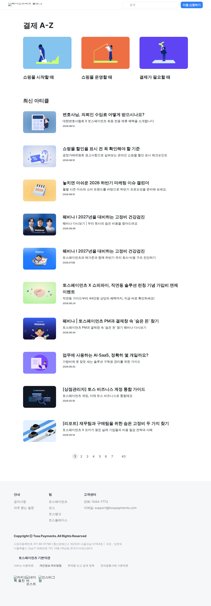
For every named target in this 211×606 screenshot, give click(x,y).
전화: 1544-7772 (96, 502)
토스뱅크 (55, 514)
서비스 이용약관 (23, 565)
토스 (52, 508)
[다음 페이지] (136, 456)
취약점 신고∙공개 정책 (81, 565)
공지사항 (20, 502)
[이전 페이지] (130, 456)
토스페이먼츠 (58, 502)
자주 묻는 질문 (24, 508)
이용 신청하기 (192, 5)
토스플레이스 (58, 520)
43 (124, 456)
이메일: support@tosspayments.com (110, 508)
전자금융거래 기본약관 (114, 565)
